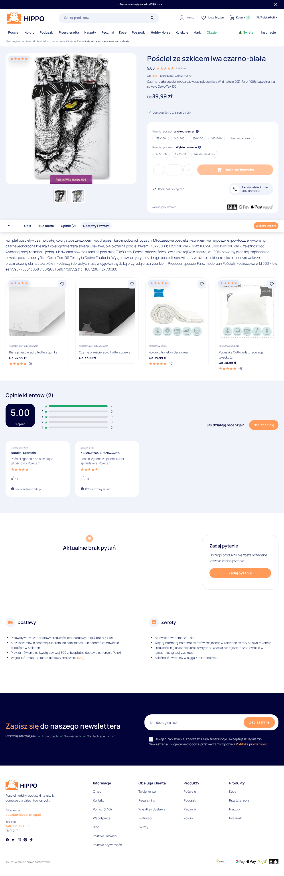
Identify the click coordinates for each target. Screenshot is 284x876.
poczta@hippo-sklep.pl (23, 814)
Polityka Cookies (104, 836)
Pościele (190, 791)
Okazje (212, 32)
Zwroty (143, 827)
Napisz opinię (264, 425)
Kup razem (46, 226)
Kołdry (29, 32)
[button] (60, 196)
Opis (27, 226)
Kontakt (98, 800)
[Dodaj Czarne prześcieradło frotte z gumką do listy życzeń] (132, 284)
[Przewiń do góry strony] (9, 225)
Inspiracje (268, 32)
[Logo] (25, 18)
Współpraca (102, 818)
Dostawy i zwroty (96, 226)
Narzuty (90, 32)
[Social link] (7, 840)
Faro (154, 76)
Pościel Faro (75, 41)
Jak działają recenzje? (225, 425)
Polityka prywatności (108, 845)
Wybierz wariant (266, 226)
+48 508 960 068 (18, 826)
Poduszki (46, 32)
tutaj (80, 657)
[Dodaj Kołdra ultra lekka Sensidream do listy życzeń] (201, 284)
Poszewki (139, 32)
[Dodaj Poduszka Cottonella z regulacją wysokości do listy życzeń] (271, 284)
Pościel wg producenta (51, 41)
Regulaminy (146, 800)
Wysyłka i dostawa (151, 809)
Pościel (13, 32)
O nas (97, 791)
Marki (197, 32)
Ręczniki (107, 32)
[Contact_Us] (12, 864)
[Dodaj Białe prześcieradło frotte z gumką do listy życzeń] (62, 284)
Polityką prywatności (252, 744)
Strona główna (15, 41)
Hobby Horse (160, 32)
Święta (248, 32)
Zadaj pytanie (240, 573)
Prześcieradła (69, 32)
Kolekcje (182, 32)
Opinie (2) (68, 226)
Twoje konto (147, 791)
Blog (96, 827)
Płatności (145, 818)
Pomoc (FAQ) (102, 809)
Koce (122, 32)
